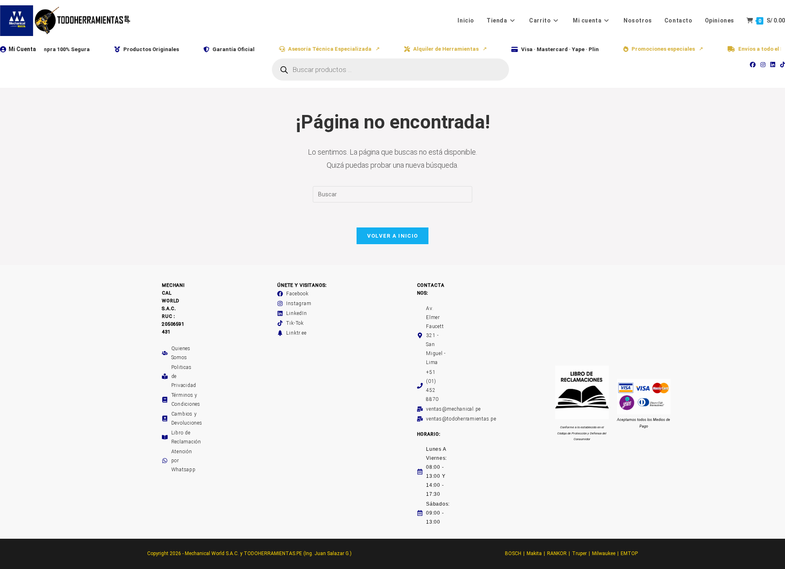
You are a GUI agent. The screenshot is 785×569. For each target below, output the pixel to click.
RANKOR (557, 553)
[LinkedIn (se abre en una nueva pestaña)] (773, 65)
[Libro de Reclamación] (165, 437)
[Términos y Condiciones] (165, 400)
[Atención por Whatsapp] (165, 460)
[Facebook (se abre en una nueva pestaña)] (752, 65)
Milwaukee (603, 553)
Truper (579, 553)
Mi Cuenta (22, 49)
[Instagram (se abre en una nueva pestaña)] (763, 65)
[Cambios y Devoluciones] (165, 418)
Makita (534, 553)
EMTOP (629, 553)
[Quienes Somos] (165, 353)
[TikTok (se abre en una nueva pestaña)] (781, 65)
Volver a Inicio (392, 236)
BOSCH (513, 553)
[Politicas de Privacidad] (165, 376)
